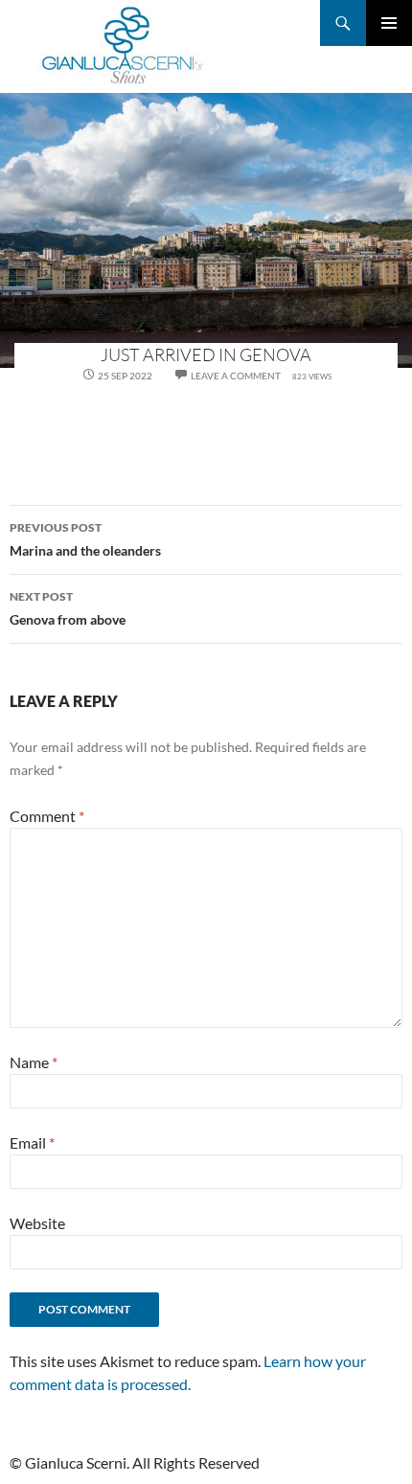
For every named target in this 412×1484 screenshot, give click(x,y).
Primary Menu (389, 23)
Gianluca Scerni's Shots (122, 46)
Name (33, 1062)
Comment (47, 816)
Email (32, 1142)
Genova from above (68, 608)
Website (37, 1223)
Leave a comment (236, 375)
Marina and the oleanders (85, 539)
